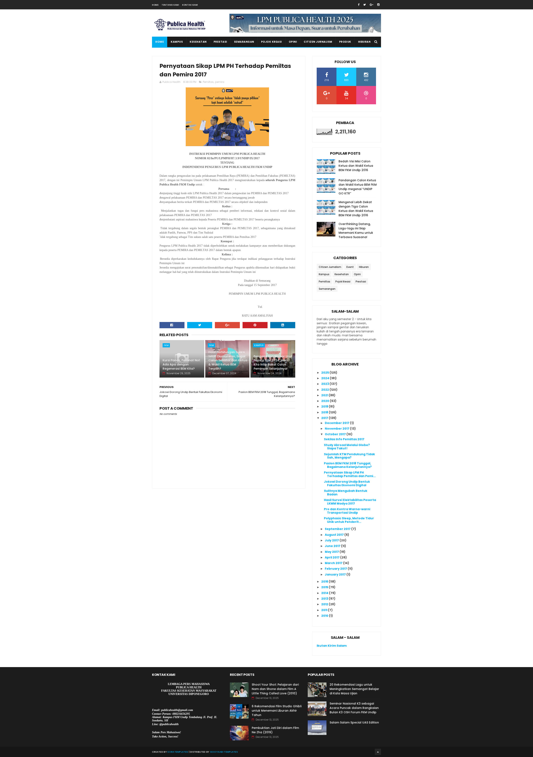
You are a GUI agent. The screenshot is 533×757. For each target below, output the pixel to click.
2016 (325, 581)
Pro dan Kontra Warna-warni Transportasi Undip (347, 511)
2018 (325, 412)
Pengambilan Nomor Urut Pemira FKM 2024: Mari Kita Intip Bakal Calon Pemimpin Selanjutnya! (273, 362)
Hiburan (364, 42)
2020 (325, 401)
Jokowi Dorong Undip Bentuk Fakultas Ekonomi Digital (347, 483)
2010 (325, 616)
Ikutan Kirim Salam (332, 646)
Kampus (177, 42)
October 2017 (335, 434)
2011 (324, 610)
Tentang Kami (170, 4)
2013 (325, 599)
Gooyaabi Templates (224, 751)
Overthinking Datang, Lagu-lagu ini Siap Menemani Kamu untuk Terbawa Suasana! (356, 230)
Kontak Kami (190, 4)
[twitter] (364, 4)
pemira (219, 82)
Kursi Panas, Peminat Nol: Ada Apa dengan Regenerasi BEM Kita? (181, 364)
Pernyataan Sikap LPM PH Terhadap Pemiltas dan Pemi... (350, 474)
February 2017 (336, 569)
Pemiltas (208, 82)
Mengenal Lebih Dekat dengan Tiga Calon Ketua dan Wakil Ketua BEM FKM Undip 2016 (356, 208)
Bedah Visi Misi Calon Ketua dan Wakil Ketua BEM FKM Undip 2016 (356, 165)
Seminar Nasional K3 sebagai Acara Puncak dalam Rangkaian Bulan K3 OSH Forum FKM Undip (354, 707)
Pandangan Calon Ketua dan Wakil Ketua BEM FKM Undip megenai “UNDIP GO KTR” (358, 186)
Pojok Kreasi (271, 42)
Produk (345, 42)
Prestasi (220, 42)
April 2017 (332, 557)
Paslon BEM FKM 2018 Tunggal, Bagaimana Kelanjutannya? (348, 465)
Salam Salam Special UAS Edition (354, 722)
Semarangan (244, 42)
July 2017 (332, 540)
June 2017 (333, 546)
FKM (166, 345)
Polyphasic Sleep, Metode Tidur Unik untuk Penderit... (349, 520)
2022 (325, 390)
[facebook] (358, 4)
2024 (325, 378)
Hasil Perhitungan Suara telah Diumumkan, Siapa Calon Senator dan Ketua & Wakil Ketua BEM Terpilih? (227, 360)
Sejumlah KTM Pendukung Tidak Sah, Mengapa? (349, 456)
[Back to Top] (378, 752)
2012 (325, 604)
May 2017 (332, 552)
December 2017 (337, 423)
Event (350, 267)
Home (155, 4)
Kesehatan (198, 42)
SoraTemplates (177, 751)
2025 (325, 372)
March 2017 (334, 563)
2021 (325, 395)
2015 (325, 587)
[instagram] (378, 4)
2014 (325, 593)
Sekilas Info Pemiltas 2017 (344, 439)
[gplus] (371, 4)
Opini (293, 42)
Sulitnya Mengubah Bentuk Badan (345, 492)
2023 (325, 384)
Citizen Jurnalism (318, 42)
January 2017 (335, 574)
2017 (325, 418)
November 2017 (337, 428)
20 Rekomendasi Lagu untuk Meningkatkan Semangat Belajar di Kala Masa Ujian (354, 688)
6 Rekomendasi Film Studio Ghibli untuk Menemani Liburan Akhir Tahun (276, 710)
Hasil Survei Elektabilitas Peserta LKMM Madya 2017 (350, 502)
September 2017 (338, 529)
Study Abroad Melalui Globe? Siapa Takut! (347, 447)
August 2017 (334, 535)
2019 (325, 406)
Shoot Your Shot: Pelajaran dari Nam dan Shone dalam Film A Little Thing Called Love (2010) (275, 688)
